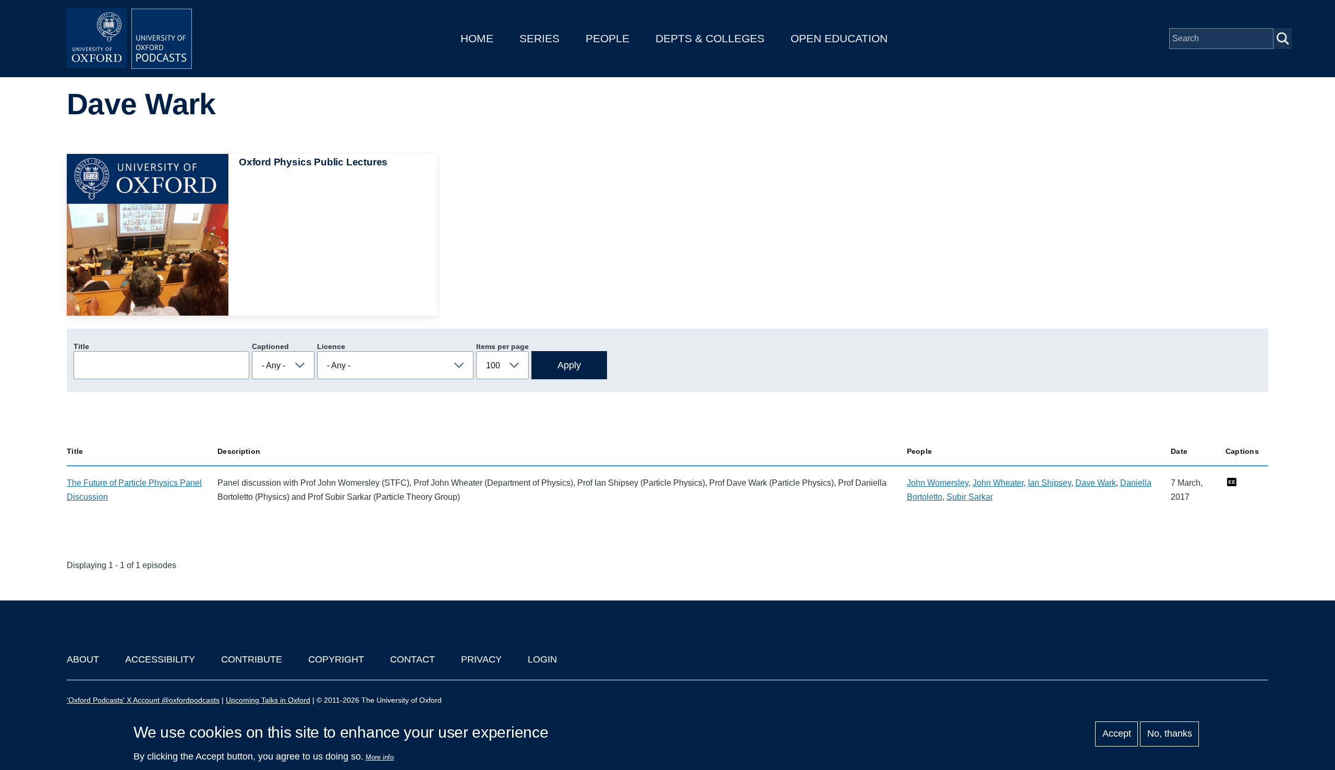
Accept (1116, 734)
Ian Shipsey (1049, 482)
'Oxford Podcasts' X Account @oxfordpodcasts (143, 700)
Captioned (270, 346)
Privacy (481, 659)
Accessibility (160, 659)
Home (476, 38)
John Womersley (937, 482)
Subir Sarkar (969, 496)
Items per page (502, 346)
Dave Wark (1095, 482)
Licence (331, 346)
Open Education (839, 38)
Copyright (336, 659)
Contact (412, 659)
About (83, 659)
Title (81, 346)
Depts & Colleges (710, 38)
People (607, 38)
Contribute (251, 659)
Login (542, 659)
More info (380, 757)
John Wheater (998, 482)
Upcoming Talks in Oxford (268, 700)
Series (539, 38)
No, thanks (1169, 734)
